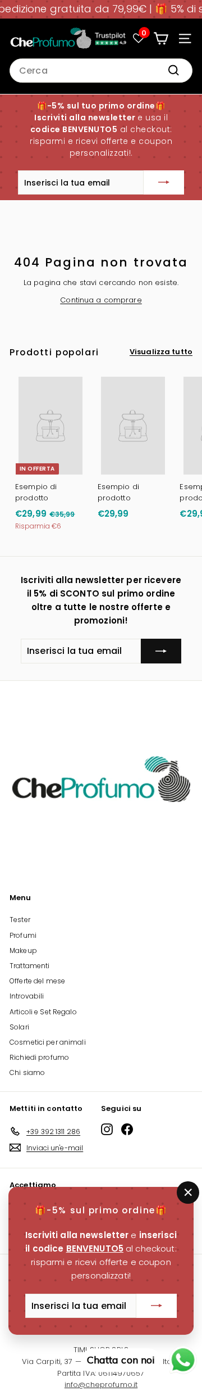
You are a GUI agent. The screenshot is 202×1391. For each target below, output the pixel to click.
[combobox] (101, 70)
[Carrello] (161, 38)
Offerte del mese (37, 981)
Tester (20, 919)
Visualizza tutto (161, 351)
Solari (19, 1027)
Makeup (23, 950)
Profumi (23, 935)
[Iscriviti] (164, 182)
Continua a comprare (100, 300)
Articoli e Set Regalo (43, 1012)
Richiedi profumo (39, 1057)
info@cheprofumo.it (101, 1384)
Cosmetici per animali (48, 1042)
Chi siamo (27, 1072)
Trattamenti (29, 965)
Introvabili (27, 996)
